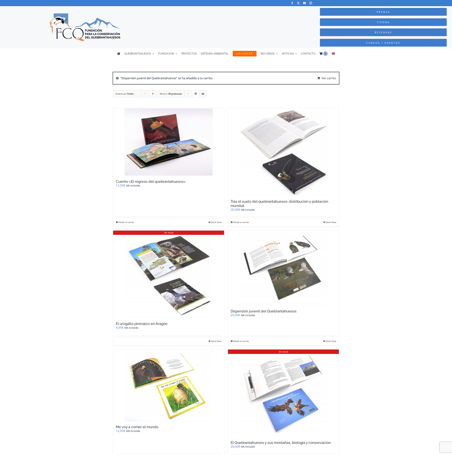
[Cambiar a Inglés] (333, 53)
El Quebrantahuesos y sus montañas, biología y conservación (281, 443)
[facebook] (292, 3)
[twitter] (298, 3)
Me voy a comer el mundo (137, 427)
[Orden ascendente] (152, 93)
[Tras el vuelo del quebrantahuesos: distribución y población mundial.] (283, 152)
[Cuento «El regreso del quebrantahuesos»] (168, 142)
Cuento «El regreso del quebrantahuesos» (151, 181)
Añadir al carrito (126, 222)
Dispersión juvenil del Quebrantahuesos (263, 311)
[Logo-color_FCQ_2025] (85, 15)
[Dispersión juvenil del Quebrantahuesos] (283, 268)
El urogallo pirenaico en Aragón (142, 324)
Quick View (216, 222)
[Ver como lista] (202, 93)
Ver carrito (329, 78)
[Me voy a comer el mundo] (168, 385)
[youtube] (304, 3)
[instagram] (310, 3)
